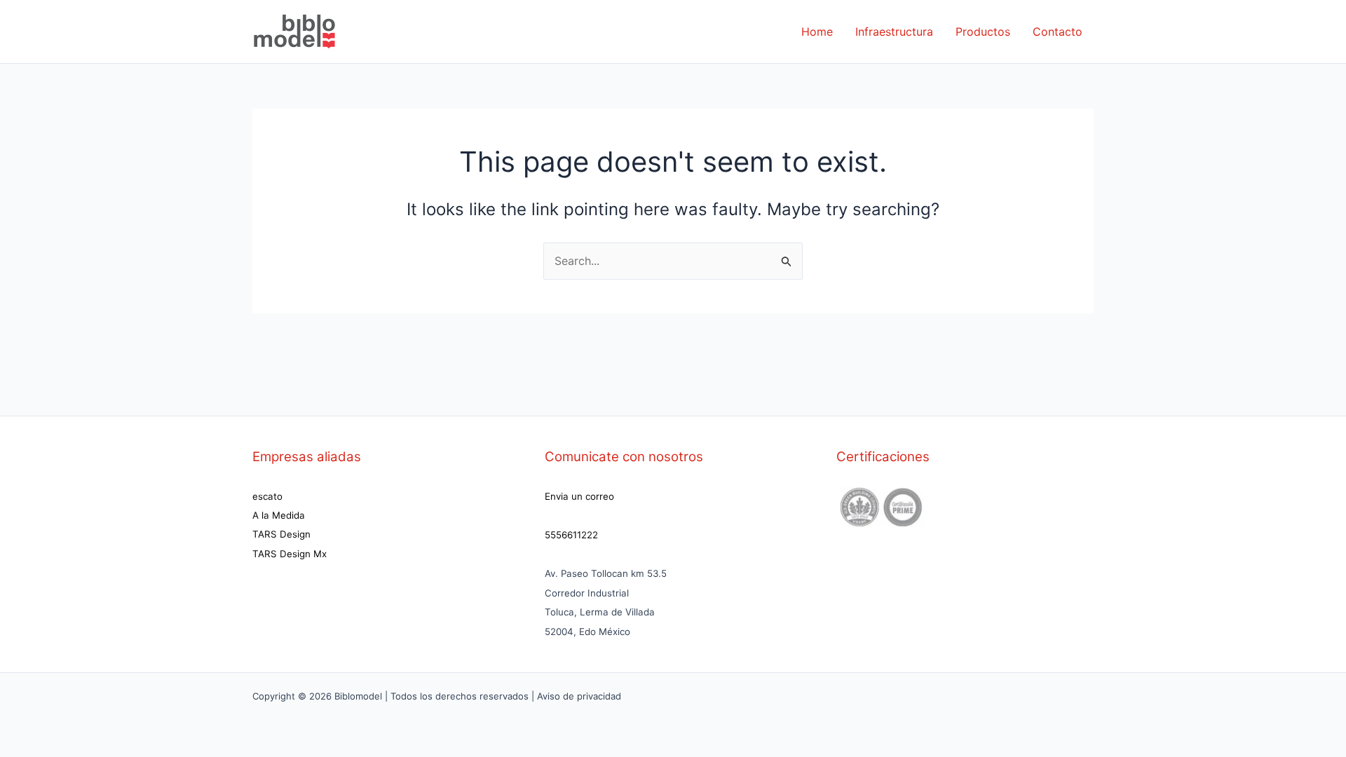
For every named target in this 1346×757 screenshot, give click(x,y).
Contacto (1057, 32)
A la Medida (278, 515)
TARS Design (281, 534)
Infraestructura (894, 32)
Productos (983, 32)
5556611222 (571, 534)
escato (267, 496)
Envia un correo (579, 496)
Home (817, 32)
